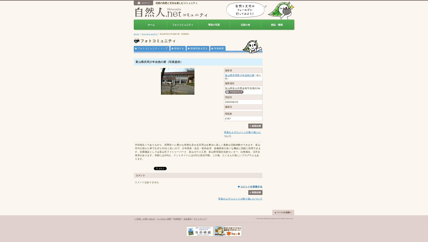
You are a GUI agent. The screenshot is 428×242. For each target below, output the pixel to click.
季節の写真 (214, 24)
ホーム (151, 24)
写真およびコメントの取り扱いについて (240, 198)
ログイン (146, 3)
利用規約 (177, 219)
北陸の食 (245, 24)
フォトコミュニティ (182, 24)
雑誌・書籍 (277, 24)
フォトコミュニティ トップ (153, 48)
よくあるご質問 (164, 219)
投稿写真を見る (199, 48)
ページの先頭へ (284, 212)
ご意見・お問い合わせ (145, 219)
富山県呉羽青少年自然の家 (239, 75)
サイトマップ (200, 219)
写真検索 (219, 48)
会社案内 (188, 219)
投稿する (179, 48)
